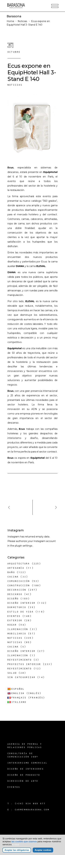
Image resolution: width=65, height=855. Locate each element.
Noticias (22, 21)
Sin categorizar (22, 677)
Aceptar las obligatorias (16, 850)
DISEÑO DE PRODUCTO (24, 775)
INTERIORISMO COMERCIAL (28, 763)
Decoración (17, 590)
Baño (11, 572)
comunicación (19, 581)
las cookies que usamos (24, 841)
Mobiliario (17, 633)
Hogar (12, 625)
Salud (12, 673)
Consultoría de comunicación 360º (23, 755)
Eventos (14, 616)
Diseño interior (22, 603)
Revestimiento (20, 660)
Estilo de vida (21, 611)
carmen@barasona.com (32, 809)
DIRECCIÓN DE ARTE (23, 781)
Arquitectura (19, 563)
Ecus (11, 167)
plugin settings (24, 545)
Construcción (19, 585)
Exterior (15, 620)
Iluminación (18, 629)
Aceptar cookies (43, 850)
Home (10, 21)
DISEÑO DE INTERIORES (26, 769)
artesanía (16, 568)
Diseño (13, 598)
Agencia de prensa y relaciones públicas (25, 745)
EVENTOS (14, 787)
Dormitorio (17, 607)
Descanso (15, 594)
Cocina (13, 576)
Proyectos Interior (24, 664)
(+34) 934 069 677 (30, 803)
